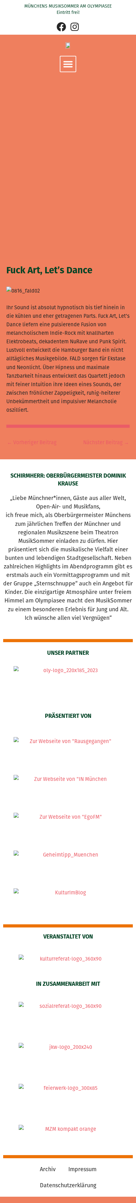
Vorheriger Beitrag (32, 442)
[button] (68, 64)
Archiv (48, 1169)
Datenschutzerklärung (68, 1185)
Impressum (82, 1169)
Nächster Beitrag (106, 442)
